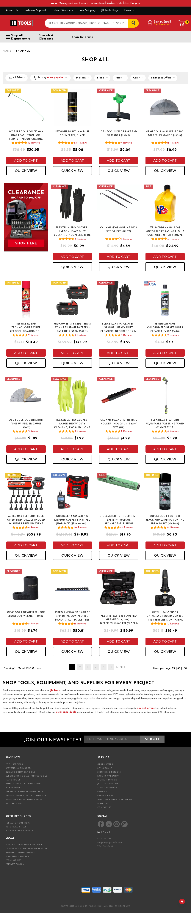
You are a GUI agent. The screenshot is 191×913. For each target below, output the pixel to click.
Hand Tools (13, 780)
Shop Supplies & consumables (24, 800)
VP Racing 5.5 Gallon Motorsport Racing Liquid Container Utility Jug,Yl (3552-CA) (165, 232)
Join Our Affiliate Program (114, 800)
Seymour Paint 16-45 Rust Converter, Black (72, 134)
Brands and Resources (19, 831)
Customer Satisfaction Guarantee (27, 849)
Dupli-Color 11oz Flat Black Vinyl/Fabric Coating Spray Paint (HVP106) (164, 520)
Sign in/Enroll (162, 21)
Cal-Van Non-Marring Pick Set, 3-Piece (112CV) (118, 230)
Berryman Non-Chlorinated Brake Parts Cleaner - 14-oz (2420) (165, 328)
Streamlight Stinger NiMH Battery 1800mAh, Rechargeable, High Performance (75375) (118, 520)
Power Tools (14, 788)
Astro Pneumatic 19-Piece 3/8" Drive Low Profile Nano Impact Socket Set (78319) (72, 616)
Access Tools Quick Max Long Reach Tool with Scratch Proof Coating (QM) (26, 136)
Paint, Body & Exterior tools (24, 784)
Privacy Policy (15, 864)
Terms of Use (13, 860)
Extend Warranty (62, 10)
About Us (12, 10)
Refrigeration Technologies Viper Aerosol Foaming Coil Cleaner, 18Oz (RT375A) (26, 328)
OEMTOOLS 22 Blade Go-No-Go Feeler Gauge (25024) (165, 134)
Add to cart (26, 160)
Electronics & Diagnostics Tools (26, 776)
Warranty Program (17, 856)
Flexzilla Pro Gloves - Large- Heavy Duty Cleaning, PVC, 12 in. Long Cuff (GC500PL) (72, 424)
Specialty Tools (15, 803)
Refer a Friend (106, 796)
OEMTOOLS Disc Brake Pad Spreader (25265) (119, 134)
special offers (146, 708)
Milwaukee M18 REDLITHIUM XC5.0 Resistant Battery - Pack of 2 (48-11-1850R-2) (72, 328)
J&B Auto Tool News (18, 823)
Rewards (129, 10)
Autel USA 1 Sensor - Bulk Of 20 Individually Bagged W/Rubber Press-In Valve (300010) (26, 520)
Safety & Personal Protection (25, 792)
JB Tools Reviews (107, 784)
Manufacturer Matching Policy (25, 845)
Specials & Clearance (46, 37)
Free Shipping (87, 10)
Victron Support (107, 780)
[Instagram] (124, 824)
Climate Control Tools (20, 772)
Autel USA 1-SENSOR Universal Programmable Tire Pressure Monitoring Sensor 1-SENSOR (165, 616)
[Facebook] (101, 824)
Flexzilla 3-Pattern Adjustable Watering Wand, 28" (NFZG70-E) (165, 424)
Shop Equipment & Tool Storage (26, 796)
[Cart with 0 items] (181, 23)
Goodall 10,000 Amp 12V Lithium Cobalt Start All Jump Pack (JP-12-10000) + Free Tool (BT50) (72, 520)
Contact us (104, 839)
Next (120, 667)
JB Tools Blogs (109, 10)
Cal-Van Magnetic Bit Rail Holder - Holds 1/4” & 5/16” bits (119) (118, 424)
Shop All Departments (20, 37)
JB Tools (55, 690)
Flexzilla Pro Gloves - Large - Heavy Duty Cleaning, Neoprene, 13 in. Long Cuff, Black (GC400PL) (72, 232)
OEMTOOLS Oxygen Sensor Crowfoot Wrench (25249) (26, 614)
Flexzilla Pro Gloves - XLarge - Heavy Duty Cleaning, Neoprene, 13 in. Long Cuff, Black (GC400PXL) (118, 328)
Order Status (105, 764)
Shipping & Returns (109, 772)
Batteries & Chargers (19, 768)
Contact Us (104, 807)
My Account (104, 768)
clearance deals (66, 712)
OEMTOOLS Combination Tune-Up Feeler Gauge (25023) (26, 424)
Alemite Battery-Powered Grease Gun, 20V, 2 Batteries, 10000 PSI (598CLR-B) (118, 620)
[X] (109, 824)
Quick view (26, 171)
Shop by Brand (82, 37)
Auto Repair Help (16, 827)
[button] (50, 78)
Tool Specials (14, 764)
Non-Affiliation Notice (20, 852)
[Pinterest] (116, 824)
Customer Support (35, 10)
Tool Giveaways (107, 788)
